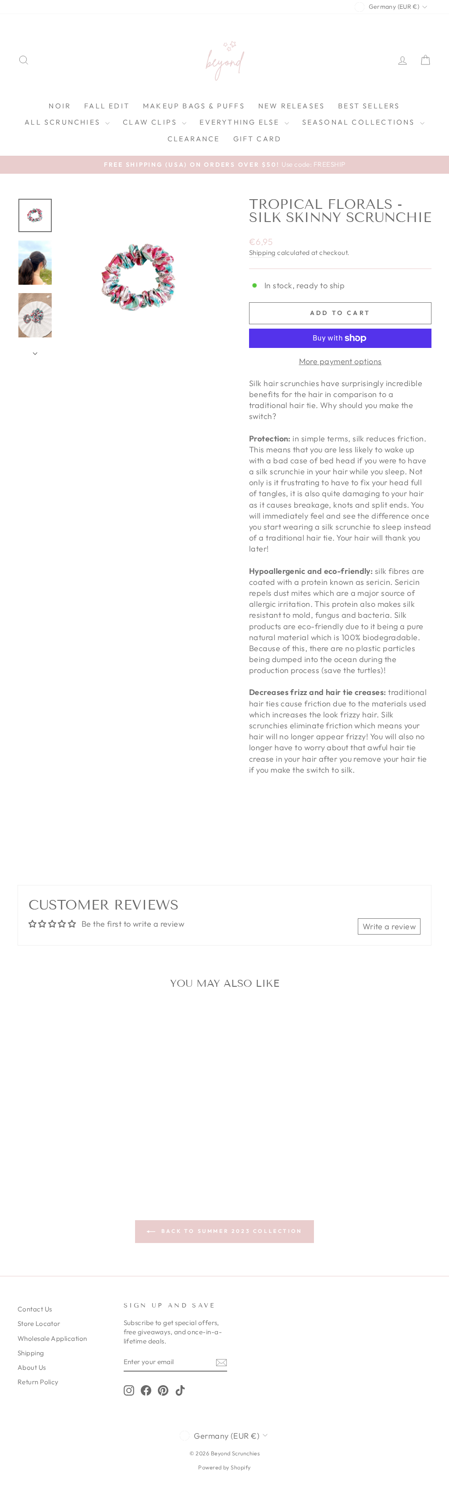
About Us (32, 1367)
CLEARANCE (193, 138)
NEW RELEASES (291, 105)
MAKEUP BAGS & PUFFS (194, 105)
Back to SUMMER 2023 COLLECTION (231, 1231)
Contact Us (35, 1309)
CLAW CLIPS (151, 122)
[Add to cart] (104, 1019)
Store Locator (39, 1323)
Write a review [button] (389, 926)
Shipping (262, 252)
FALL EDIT (107, 105)
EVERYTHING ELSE (241, 122)
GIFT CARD (257, 138)
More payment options (340, 361)
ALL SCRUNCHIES (64, 122)
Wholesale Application (52, 1338)
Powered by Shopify (224, 1467)
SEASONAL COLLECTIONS (360, 122)
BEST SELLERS (369, 105)
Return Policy (38, 1382)
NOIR (60, 105)
